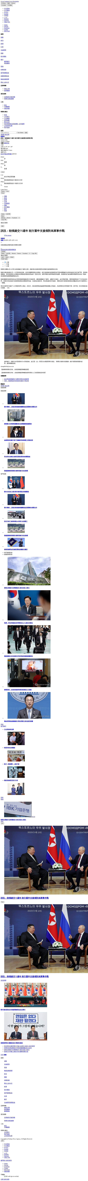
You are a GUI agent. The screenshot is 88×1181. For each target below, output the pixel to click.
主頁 (2, 1054)
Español (6, 1154)
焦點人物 (7, 88)
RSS (5, 105)
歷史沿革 (7, 122)
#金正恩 (6, 134)
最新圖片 (7, 61)
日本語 (6, 1151)
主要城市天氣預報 (9, 97)
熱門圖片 (3, 726)
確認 (2, 226)
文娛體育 (3, 50)
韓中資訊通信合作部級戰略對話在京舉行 (13, 1009)
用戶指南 (7, 127)
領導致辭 (7, 120)
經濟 (2, 43)
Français (6, 1156)
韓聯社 (3, 136)
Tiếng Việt (7, 1157)
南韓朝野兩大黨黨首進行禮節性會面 (12, 1043)
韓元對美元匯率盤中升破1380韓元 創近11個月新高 (19, 1046)
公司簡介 (7, 116)
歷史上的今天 (5, 82)
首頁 (5, 115)
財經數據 (7, 90)
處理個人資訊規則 (6, 1160)
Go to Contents (5, 1)
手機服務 (7, 106)
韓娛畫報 (7, 63)
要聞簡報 (7, 1111)
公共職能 (7, 118)
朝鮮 (2, 53)
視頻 (2, 66)
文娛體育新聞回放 (9, 1102)
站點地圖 (7, 108)
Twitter (6, 29)
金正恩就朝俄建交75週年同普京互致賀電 (16, 379)
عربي (5, 1153)
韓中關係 (3, 56)
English (6, 1149)
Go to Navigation (14, 1)
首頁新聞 (3, 980)
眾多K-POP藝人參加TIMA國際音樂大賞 (16, 1051)
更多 (2, 724)
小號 (7, 262)
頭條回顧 (3, 69)
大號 (7, 266)
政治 (2, 40)
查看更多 (6, 143)
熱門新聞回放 (5, 73)
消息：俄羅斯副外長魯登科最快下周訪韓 (16, 381)
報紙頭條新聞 (5, 79)
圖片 (2, 59)
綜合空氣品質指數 (6, 154)
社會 (2, 47)
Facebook (6, 28)
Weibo (6, 25)
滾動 (2, 37)
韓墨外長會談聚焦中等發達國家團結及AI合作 (18, 1048)
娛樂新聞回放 (5, 76)
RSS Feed (7, 31)
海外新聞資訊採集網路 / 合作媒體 (14, 124)
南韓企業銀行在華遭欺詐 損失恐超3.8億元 (13, 819)
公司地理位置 (8, 125)
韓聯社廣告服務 (9, 98)
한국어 (6, 1147)
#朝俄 (2, 134)
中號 (7, 264)
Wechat (6, 26)
